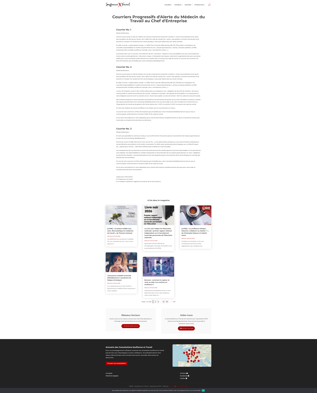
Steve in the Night (182, 386)
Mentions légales (112, 376)
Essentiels (188, 5)
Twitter (182, 378)
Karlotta (171, 386)
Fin (174, 301)
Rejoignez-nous (131, 326)
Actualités (168, 5)
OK (203, 390)
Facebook (183, 376)
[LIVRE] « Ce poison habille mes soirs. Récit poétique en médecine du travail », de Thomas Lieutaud (120, 231)
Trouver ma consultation (116, 363)
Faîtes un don (187, 328)
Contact (183, 373)
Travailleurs (177, 5)
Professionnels (199, 5)
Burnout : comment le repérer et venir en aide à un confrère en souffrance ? (156, 282)
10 (163, 301)
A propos (109, 373)
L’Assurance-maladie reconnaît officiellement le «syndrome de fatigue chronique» (119, 278)
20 (167, 301)
